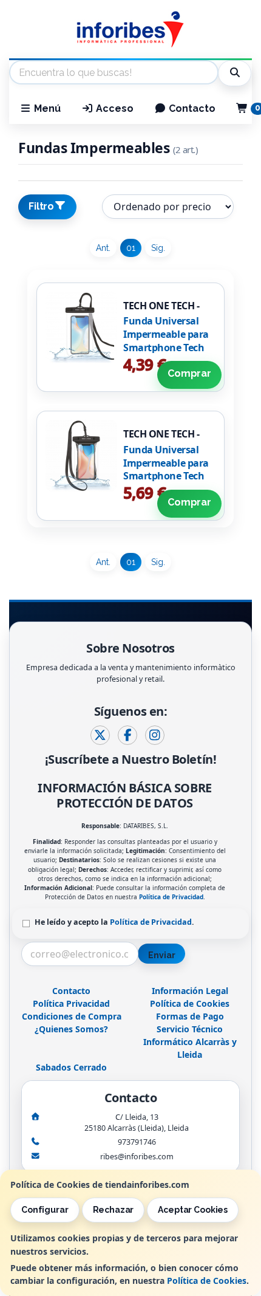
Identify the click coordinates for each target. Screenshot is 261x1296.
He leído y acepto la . (114, 922)
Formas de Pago (190, 1016)
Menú (46, 108)
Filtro (41, 206)
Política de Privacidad (171, 897)
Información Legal (190, 990)
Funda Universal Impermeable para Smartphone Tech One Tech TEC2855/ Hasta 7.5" (166, 476)
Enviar (161, 955)
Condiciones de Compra (71, 1016)
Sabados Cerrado (71, 1067)
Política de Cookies (206, 1280)
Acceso (113, 108)
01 (130, 248)
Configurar (45, 1210)
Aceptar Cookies (193, 1210)
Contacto (190, 108)
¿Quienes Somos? (71, 1029)
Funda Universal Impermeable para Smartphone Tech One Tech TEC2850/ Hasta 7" (166, 347)
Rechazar (113, 1210)
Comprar (189, 373)
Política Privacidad (71, 1003)
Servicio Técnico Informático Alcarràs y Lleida (190, 1041)
